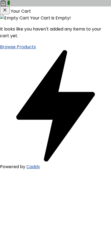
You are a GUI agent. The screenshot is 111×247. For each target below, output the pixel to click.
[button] (55, 3)
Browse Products (18, 47)
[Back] (5, 10)
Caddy (33, 167)
